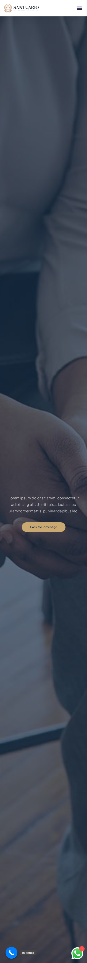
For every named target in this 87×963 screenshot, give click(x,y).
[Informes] (12, 953)
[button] (79, 8)
